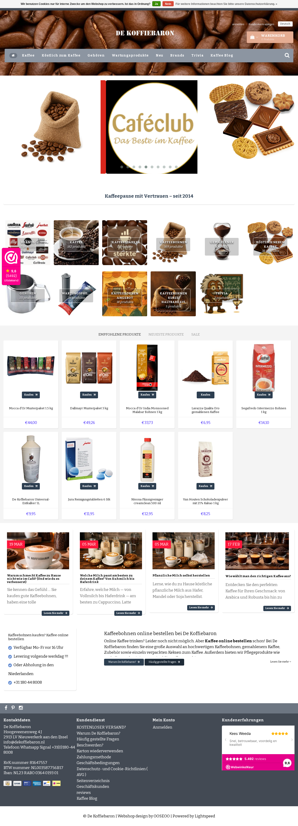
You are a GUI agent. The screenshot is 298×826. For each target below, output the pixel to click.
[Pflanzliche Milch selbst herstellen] (183, 548)
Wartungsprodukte (130, 55)
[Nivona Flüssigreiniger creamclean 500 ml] (147, 458)
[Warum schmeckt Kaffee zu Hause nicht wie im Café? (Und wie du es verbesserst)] (38, 548)
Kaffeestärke (125, 244)
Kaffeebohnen (173, 244)
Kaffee (28, 55)
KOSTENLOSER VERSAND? (101, 727)
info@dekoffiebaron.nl (24, 742)
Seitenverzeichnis (93, 780)
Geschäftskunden (93, 786)
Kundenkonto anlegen (261, 24)
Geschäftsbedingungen (98, 762)
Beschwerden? (90, 745)
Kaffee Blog (221, 55)
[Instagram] (21, 708)
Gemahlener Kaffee (222, 246)
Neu (159, 55)
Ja (156, 4)
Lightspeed (205, 816)
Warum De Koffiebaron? (122, 661)
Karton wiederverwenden (100, 751)
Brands (177, 55)
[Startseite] (13, 55)
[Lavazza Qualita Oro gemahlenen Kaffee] (205, 367)
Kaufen (29, 394)
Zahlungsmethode (94, 757)
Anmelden (162, 727)
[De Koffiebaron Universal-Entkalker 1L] (31, 458)
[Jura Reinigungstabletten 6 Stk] (89, 458)
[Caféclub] (149, 127)
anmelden (238, 24)
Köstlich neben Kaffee (270, 246)
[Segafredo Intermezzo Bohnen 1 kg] (264, 367)
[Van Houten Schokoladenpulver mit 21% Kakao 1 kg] (205, 458)
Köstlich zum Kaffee (61, 55)
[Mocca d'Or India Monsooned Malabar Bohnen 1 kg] (147, 367)
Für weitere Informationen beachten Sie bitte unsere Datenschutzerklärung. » (226, 4)
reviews (84, 792)
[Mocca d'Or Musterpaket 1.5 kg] (31, 367)
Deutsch (285, 23)
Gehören (96, 55)
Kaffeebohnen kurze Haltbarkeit (173, 300)
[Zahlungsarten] (32, 783)
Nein (168, 4)
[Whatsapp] (13, 708)
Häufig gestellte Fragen (163, 661)
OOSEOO (162, 816)
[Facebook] (6, 708)
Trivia (197, 55)
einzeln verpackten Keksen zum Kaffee (167, 652)
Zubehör (112, 652)
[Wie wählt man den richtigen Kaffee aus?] (257, 549)
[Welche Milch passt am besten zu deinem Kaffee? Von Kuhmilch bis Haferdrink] (111, 548)
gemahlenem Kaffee (260, 646)
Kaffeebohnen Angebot (124, 298)
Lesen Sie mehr (54, 613)
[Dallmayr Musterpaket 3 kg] (89, 367)
